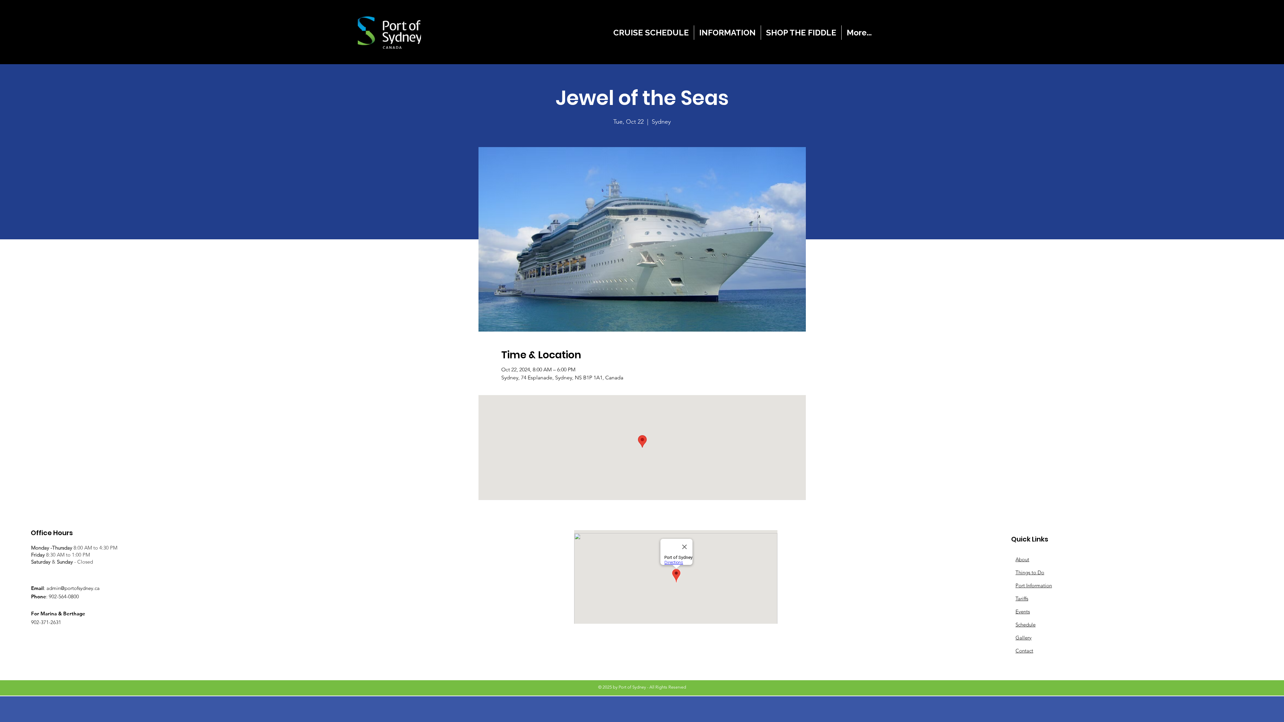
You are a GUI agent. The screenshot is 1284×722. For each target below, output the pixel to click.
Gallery (1023, 637)
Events (1022, 611)
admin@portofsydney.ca (73, 588)
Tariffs (1021, 598)
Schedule (1025, 624)
